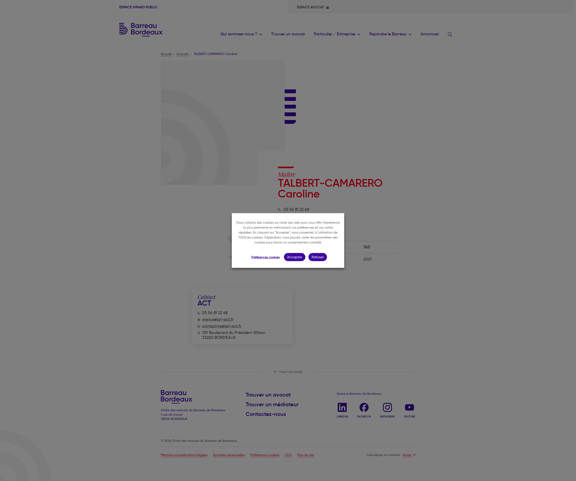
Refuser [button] (318, 257)
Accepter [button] (294, 257)
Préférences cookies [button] (265, 257)
